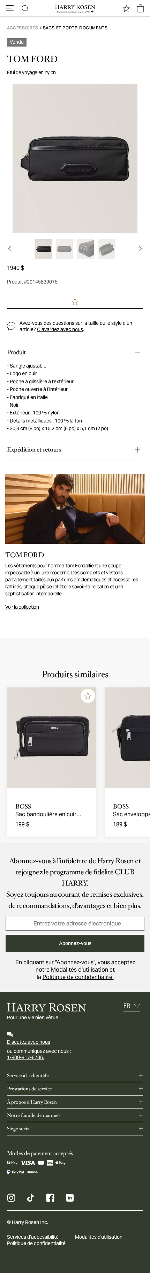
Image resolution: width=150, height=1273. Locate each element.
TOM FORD (32, 59)
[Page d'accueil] (75, 8)
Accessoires (22, 27)
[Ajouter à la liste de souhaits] (88, 696)
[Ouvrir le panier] (140, 8)
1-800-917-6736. (25, 1057)
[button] (9, 8)
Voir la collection (22, 607)
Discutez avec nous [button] (28, 1042)
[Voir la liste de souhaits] (126, 8)
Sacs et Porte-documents (75, 27)
